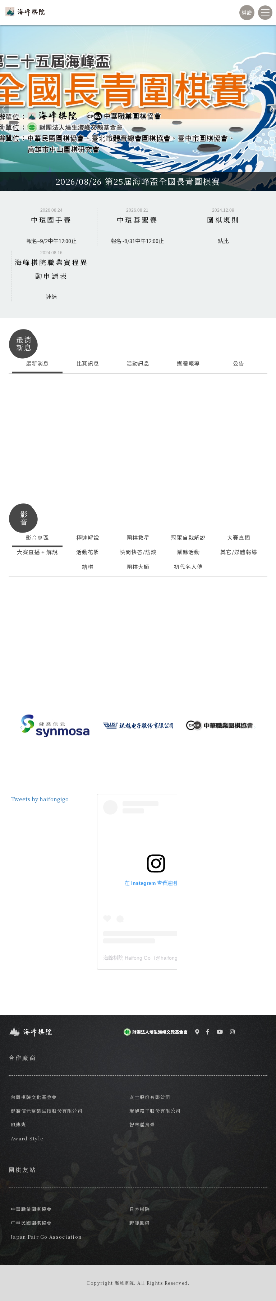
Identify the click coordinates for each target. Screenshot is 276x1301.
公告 (238, 363)
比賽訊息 (87, 363)
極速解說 (87, 537)
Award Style (27, 1138)
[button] (1, 108)
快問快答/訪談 (138, 552)
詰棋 (87, 566)
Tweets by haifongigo (40, 799)
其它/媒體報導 (238, 552)
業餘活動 (188, 552)
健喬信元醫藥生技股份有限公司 (47, 1110)
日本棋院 (139, 1209)
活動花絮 (87, 552)
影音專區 (37, 537)
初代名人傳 (188, 566)
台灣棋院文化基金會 (34, 1097)
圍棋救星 (138, 537)
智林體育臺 (142, 1124)
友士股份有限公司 (149, 1097)
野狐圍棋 (139, 1222)
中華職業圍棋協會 (31, 1209)
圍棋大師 (138, 566)
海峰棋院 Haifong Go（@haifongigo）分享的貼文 (156, 958)
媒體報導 (188, 363)
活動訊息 (138, 363)
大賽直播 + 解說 (37, 552)
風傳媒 (18, 1124)
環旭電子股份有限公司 (155, 1110)
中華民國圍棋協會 (31, 1222)
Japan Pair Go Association (46, 1236)
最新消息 (37, 363)
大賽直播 (238, 537)
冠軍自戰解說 (188, 537)
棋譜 (247, 12)
